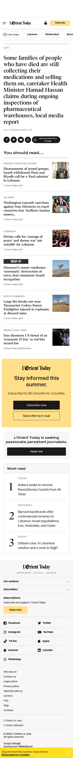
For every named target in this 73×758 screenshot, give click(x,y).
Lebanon (32, 34)
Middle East (52, 34)
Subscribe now (36, 405)
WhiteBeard (25, 746)
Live (6, 47)
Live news (13, 34)
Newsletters (11, 589)
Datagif (16, 743)
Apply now (36, 451)
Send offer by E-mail (36, 416)
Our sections (11, 581)
